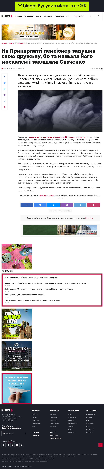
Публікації (29, 16)
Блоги (38, 16)
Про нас (35, 432)
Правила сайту (7, 466)
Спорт (52, 432)
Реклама (35, 435)
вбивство (53, 211)
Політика (36, 411)
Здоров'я (54, 435)
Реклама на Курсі (62, 16)
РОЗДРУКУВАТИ (95, 68)
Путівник (48, 16)
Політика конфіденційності (22, 466)
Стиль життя (91, 411)
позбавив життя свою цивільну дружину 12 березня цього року (57, 137)
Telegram (42, 195)
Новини (18, 16)
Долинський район (64, 211)
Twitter (51, 195)
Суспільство (7, 68)
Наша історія (55, 438)
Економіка (54, 411)
